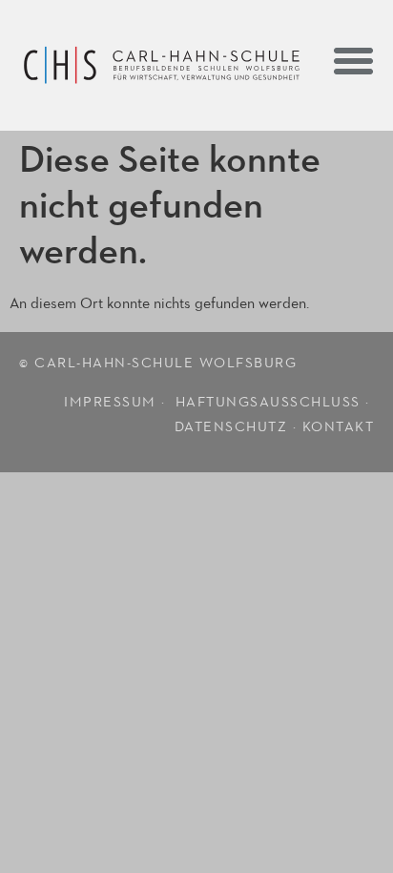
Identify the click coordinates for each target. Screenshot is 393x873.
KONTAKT (338, 427)
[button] (353, 60)
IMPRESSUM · (117, 402)
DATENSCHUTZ (231, 427)
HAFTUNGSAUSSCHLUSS (268, 402)
